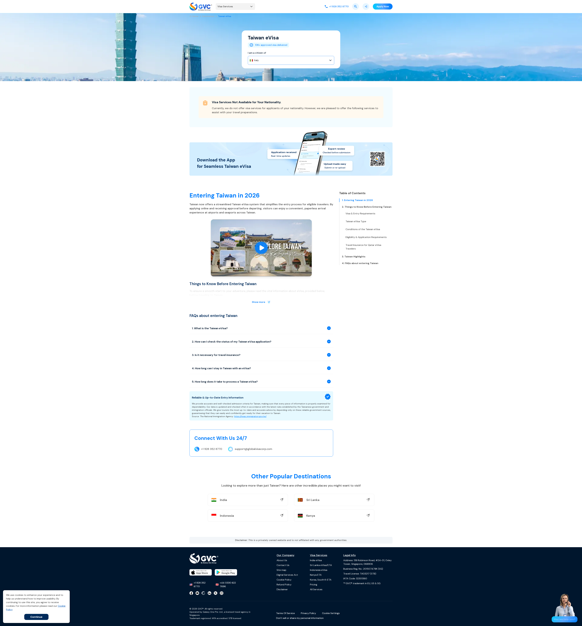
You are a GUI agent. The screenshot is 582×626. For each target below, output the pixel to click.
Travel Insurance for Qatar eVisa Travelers (363, 246)
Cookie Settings (331, 613)
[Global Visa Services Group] (200, 6)
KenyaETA (316, 574)
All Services (316, 589)
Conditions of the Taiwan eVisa (363, 229)
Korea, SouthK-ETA (320, 579)
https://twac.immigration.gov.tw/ (250, 416)
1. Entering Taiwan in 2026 (357, 200)
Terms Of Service (285, 613)
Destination (208, 16)
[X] (215, 593)
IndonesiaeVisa (318, 570)
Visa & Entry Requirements (360, 213)
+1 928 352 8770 (211, 449)
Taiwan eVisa (224, 16)
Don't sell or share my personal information (300, 618)
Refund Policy (284, 584)
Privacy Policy (308, 613)
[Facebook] (191, 593)
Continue (36, 617)
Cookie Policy (284, 579)
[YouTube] (197, 593)
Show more (258, 302)
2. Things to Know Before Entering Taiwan (366, 206)
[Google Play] (226, 572)
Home (195, 16)
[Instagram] (221, 593)
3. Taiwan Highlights (353, 256)
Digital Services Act (287, 574)
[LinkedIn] (209, 593)
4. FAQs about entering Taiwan (360, 263)
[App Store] (200, 572)
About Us (282, 560)
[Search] (355, 6)
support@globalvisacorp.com (253, 449)
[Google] (203, 593)
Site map (281, 570)
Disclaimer (282, 589)
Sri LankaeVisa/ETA (321, 565)
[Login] (366, 6)
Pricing (313, 584)
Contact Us (283, 565)
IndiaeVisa (316, 560)
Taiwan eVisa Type (356, 221)
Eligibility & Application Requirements (366, 237)
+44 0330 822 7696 (228, 584)
